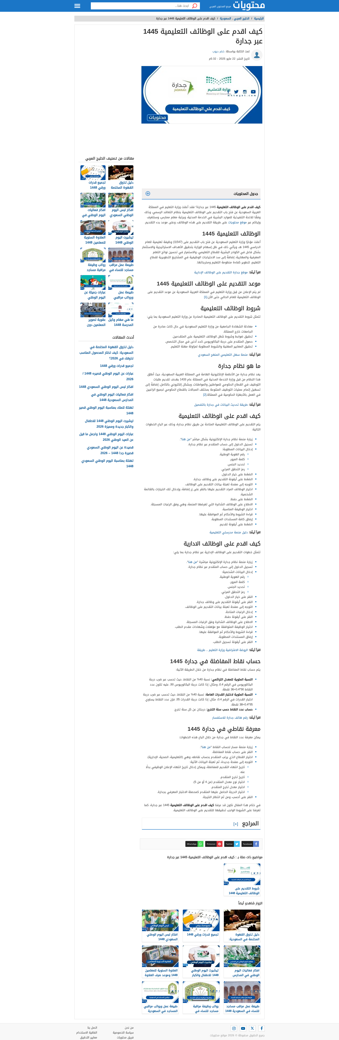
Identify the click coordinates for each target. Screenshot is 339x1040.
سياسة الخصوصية (123, 1032)
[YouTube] (243, 1028)
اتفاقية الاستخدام (86, 1032)
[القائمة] (77, 6)
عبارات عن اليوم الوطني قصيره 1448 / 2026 (108, 376)
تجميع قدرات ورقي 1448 (116, 366)
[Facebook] (261, 1028)
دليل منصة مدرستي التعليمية (229, 532)
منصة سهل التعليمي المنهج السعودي (223, 354)
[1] (205, 297)
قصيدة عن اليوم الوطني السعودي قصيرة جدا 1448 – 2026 (110, 450)
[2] (204, 394)
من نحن (129, 1027)
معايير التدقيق (88, 1037)
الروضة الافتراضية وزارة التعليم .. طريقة (222, 650)
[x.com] (252, 1028)
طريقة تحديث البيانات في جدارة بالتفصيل (221, 404)
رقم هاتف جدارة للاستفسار (230, 717)
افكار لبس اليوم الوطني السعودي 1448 (106, 387)
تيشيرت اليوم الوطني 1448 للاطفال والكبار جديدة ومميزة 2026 (109, 424)
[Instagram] (234, 1028)
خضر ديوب (218, 51)
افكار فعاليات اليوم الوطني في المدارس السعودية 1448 (112, 397)
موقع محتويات (237, 222)
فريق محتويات (125, 1037)
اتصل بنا (92, 1027)
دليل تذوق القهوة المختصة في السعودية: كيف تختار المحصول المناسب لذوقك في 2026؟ (106, 352)
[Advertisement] (201, 157)
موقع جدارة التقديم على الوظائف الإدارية (221, 272)
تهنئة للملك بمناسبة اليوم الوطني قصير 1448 (106, 410)
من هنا (185, 439)
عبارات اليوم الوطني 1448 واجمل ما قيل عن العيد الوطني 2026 (106, 437)
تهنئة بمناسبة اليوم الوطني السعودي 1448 (107, 463)
